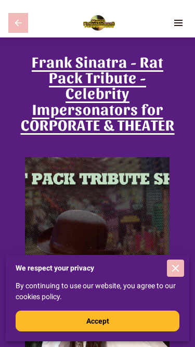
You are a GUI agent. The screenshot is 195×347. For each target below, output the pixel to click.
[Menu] (178, 23)
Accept (97, 321)
